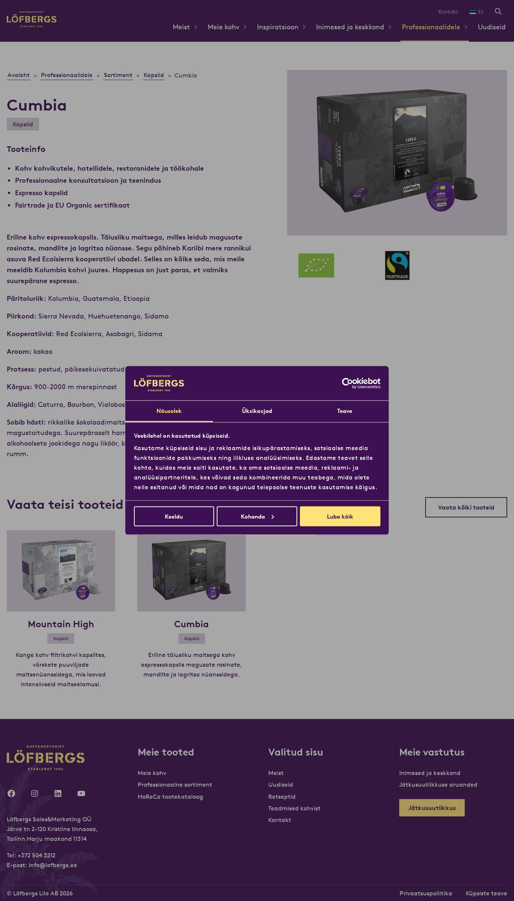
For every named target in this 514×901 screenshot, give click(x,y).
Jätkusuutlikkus (432, 808)
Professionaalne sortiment (175, 784)
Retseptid (282, 796)
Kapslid (23, 124)
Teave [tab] (345, 410)
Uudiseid (492, 27)
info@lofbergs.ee (53, 865)
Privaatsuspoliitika (426, 893)
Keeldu (174, 516)
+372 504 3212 (36, 855)
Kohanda (253, 516)
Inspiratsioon (277, 27)
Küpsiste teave (486, 893)
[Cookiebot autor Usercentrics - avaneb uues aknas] (347, 383)
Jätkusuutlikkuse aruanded (438, 784)
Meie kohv (223, 27)
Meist (181, 27)
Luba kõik (340, 516)
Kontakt (448, 11)
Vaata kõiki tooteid (466, 507)
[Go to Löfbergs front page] (31, 25)
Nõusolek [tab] (169, 410)
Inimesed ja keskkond (350, 27)
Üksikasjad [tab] (257, 410)
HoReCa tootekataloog (170, 796)
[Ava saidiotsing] (498, 11)
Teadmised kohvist (294, 808)
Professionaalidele (431, 27)
